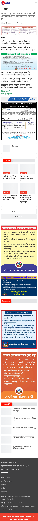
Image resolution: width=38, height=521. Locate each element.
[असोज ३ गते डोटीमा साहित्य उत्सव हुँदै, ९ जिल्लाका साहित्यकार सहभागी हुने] (27, 188)
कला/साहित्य (6, 173)
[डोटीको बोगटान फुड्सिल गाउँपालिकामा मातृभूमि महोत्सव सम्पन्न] (10, 188)
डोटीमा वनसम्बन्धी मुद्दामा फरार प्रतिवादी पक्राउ (24, 419)
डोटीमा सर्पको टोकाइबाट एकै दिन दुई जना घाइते (24, 409)
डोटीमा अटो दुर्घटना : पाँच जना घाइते (23, 437)
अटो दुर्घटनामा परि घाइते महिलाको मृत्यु (24, 427)
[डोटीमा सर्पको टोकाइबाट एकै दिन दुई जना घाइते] (6, 411)
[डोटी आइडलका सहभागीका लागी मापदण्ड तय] (27, 169)
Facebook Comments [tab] (20, 212)
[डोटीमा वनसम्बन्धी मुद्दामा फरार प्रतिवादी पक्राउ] (6, 421)
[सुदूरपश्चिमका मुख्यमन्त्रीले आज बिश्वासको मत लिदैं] (6, 449)
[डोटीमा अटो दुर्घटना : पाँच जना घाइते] (6, 440)
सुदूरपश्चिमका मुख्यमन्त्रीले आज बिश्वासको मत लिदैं (22, 447)
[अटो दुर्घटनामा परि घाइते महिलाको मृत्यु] (6, 430)
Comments (20, 217)
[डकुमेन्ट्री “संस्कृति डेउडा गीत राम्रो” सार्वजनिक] (10, 169)
